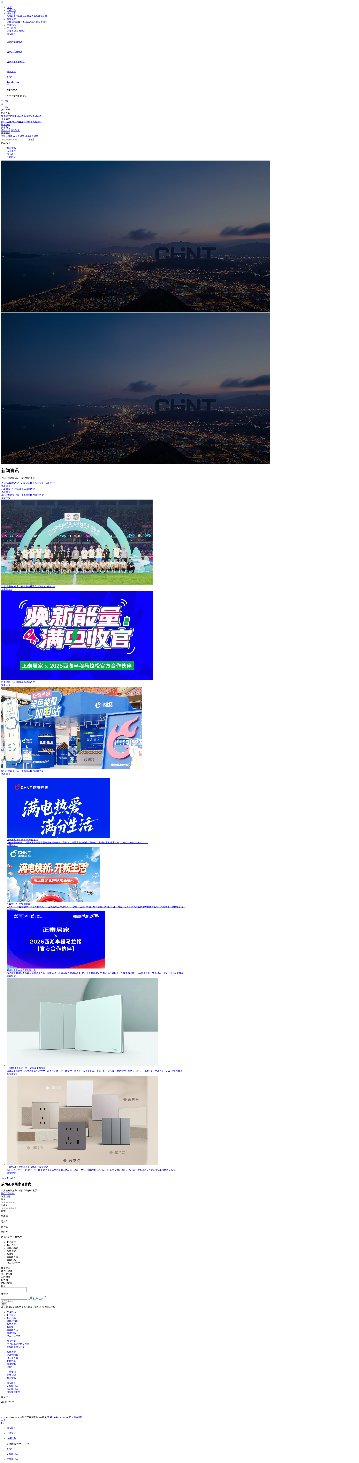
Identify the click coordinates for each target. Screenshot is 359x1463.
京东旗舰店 (18, 136)
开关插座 (11, 1315)
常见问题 (11, 156)
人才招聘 (11, 151)
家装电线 (11, 1333)
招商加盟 (11, 154)
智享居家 (11, 19)
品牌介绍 (11, 31)
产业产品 (11, 10)
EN (6, 101)
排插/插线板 (13, 1321)
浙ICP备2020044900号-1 (61, 1417)
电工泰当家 (23, 22)
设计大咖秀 (12, 22)
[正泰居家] (2, 2)
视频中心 (11, 25)
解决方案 (11, 13)
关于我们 (11, 28)
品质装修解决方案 (38, 16)
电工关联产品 (13, 1336)
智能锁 (10, 1327)
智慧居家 (11, 1324)
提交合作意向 (8, 1193)
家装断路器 (12, 1330)
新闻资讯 (20, 31)
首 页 (9, 7)
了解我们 (11, 1372)
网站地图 (77, 1417)
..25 (11, 1178)
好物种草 (33, 22)
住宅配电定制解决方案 (18, 16)
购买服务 (11, 34)
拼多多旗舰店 (31, 136)
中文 (3, 1420)
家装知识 (42, 22)
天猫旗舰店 (6, 136)
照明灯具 (11, 1318)
